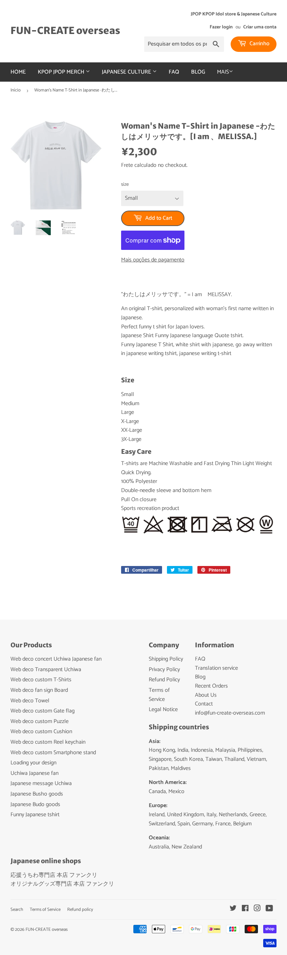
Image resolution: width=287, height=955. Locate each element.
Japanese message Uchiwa (41, 783)
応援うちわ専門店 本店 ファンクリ (53, 875)
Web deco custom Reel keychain (47, 742)
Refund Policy (164, 679)
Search (16, 909)
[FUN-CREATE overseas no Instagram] (257, 909)
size (125, 185)
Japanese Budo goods (35, 804)
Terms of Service (159, 694)
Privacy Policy (164, 669)
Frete (127, 165)
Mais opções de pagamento (152, 260)
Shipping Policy (166, 659)
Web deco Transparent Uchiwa (45, 669)
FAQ (174, 72)
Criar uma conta (259, 27)
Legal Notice (163, 709)
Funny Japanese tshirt (34, 814)
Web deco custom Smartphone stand (53, 752)
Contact (204, 704)
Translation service (216, 668)
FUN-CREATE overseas (65, 31)
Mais (223, 72)
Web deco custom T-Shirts (40, 679)
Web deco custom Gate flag (42, 711)
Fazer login (221, 27)
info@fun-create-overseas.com (230, 713)
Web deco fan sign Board (39, 690)
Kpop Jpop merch (62, 72)
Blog (198, 72)
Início (15, 90)
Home (18, 72)
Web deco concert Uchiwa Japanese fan (56, 659)
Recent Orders (211, 686)
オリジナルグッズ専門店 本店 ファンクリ (62, 884)
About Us (206, 695)
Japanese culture (127, 72)
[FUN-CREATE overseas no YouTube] (269, 909)
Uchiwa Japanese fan (34, 773)
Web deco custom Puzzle (39, 721)
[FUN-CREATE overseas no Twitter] (233, 909)
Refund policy (80, 909)
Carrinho (259, 43)
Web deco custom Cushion (41, 731)
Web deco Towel (29, 700)
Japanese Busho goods (36, 794)
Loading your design (33, 763)
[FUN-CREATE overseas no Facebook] (245, 909)
